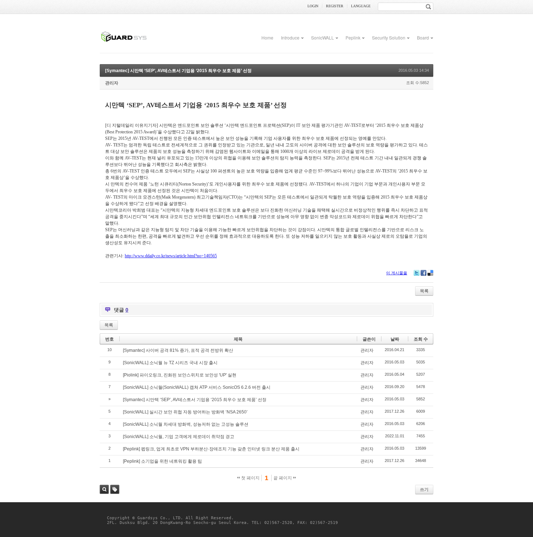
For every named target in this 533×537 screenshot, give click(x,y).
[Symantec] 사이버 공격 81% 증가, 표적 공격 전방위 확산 (178, 350)
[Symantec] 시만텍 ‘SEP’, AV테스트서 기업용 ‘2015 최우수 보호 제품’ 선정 (178, 70)
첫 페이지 (250, 477)
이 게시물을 (396, 273)
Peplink (353, 37)
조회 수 (421, 339)
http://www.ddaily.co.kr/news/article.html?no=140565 (171, 255)
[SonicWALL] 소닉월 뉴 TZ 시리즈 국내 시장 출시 (170, 362)
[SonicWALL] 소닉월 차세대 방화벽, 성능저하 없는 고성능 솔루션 (185, 424)
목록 (424, 291)
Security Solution (388, 37)
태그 (114, 489)
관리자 (111, 83)
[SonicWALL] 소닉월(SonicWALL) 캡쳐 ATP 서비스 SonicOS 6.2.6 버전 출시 (196, 387)
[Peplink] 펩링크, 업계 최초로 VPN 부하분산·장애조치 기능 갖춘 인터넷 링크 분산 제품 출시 (211, 448)
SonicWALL (322, 37)
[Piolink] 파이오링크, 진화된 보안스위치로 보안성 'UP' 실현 (179, 375)
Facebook (423, 273)
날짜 (395, 339)
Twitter (417, 273)
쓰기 (424, 489)
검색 (104, 489)
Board (423, 37)
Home (267, 37)
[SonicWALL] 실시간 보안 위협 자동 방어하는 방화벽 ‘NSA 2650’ (185, 412)
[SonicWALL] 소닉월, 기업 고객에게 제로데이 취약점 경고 (178, 436)
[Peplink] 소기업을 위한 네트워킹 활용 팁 (162, 461)
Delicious (430, 273)
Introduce (290, 37)
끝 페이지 (283, 477)
